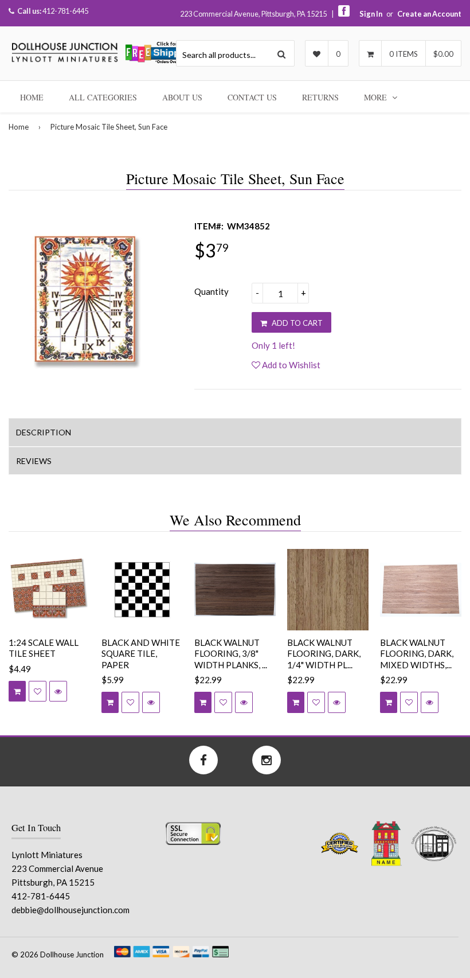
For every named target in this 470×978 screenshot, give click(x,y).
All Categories (103, 97)
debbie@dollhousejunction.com (70, 910)
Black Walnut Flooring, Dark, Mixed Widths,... (416, 653)
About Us (182, 97)
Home (32, 97)
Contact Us (252, 97)
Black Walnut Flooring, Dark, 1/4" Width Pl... (324, 653)
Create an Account (429, 13)
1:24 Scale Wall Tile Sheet (44, 648)
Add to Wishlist (290, 365)
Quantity (211, 291)
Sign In (370, 13)
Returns (320, 97)
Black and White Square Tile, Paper (140, 653)
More (376, 97)
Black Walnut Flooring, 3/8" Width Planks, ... (230, 653)
